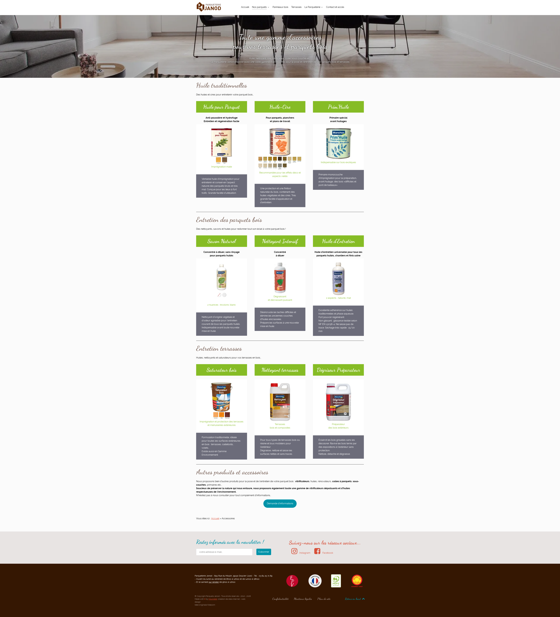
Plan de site (323, 599)
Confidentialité (280, 599)
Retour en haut (353, 599)
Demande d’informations (280, 503)
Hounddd (213, 599)
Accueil (215, 518)
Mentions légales (303, 599)
